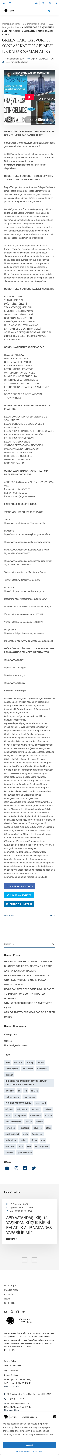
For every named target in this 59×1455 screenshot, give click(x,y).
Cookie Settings (11, 1375)
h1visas (47, 1109)
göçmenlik (22, 1109)
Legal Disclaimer (11, 1370)
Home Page (10, 1285)
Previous (9, 915)
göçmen (9, 1109)
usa (43, 1140)
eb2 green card (12, 1096)
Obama (39, 1121)
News (7, 1298)
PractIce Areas (11, 1289)
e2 (26, 1090)
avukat (41, 1062)
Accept (29, 1444)
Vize (29, 1146)
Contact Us (9, 1303)
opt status (24, 1127)
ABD (7, 1062)
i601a (7, 1115)
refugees (37, 1127)
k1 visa (48, 1115)
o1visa (29, 1121)
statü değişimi (12, 1134)
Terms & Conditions (12, 1366)
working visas (41, 1146)
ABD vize (18, 1062)
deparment (42, 1068)
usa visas (9, 1146)
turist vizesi (10, 1140)
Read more (12, 1239)
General (8, 1040)
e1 (19, 1090)
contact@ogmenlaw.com (18, 1403)
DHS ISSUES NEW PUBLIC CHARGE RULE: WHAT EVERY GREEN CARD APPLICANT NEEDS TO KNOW (27, 980)
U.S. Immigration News (17, 61)
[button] (55, 1416)
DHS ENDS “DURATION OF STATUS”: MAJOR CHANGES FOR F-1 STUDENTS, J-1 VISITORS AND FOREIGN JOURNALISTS (28, 966)
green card (41, 1103)
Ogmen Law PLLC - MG (42, 58)
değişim (9, 1074)
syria (25, 1134)
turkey (24, 1140)
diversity (9, 1090)
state (48, 1127)
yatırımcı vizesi (25, 1152)
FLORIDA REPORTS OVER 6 (18, 1103)
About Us (8, 1294)
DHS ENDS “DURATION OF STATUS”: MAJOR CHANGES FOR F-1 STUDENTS (26, 1083)
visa (21, 1146)
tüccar (34, 1140)
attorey (30, 1062)
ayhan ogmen (11, 1068)
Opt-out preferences (23, 1451)
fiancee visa (29, 1096)
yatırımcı (9, 1152)
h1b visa (36, 1109)
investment (35, 1115)
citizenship (28, 1068)
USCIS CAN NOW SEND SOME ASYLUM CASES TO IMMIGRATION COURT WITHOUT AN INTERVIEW (29, 993)
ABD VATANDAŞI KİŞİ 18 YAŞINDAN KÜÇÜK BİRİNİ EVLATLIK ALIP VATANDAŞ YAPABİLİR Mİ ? (29, 1225)
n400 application (13, 1121)
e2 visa (34, 1090)
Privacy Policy (37, 1451)
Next (52, 915)
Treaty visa (37, 1134)
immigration (20, 1115)
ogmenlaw (10, 1127)
